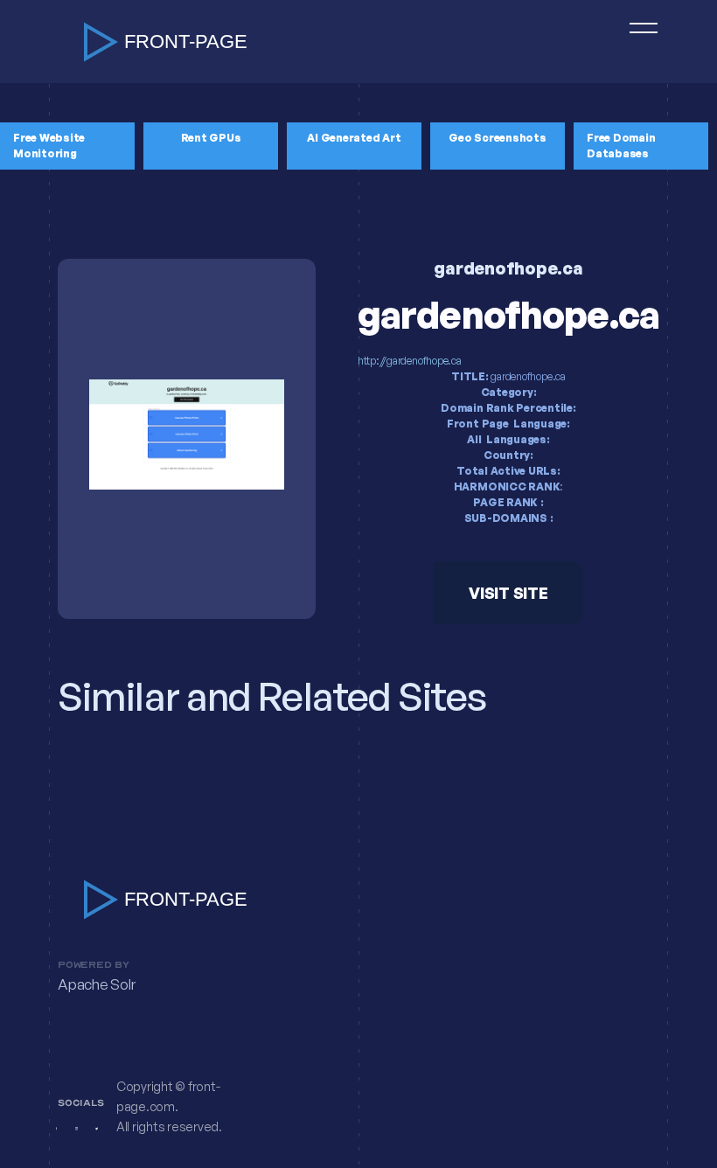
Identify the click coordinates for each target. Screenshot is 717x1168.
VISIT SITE (508, 592)
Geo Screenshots (497, 137)
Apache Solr (96, 984)
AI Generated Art (353, 137)
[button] (636, 41)
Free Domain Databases (621, 145)
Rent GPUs (211, 137)
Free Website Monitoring (49, 145)
